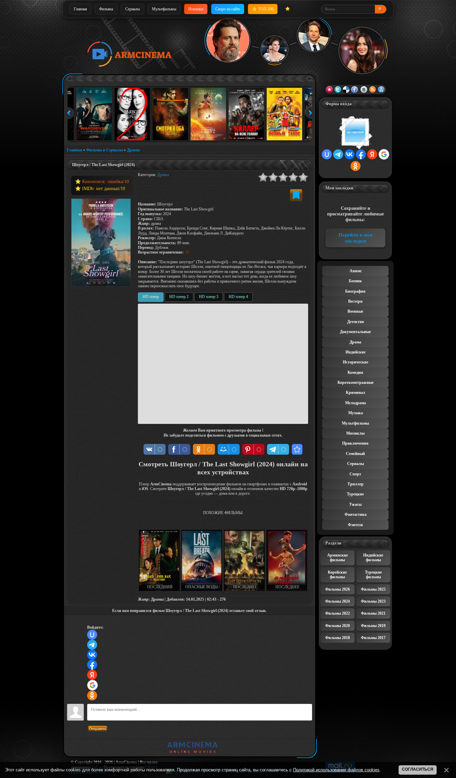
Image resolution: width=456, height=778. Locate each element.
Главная (80, 9)
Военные (355, 311)
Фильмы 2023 (373, 601)
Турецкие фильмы (373, 574)
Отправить (97, 729)
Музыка (355, 413)
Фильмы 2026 (337, 589)
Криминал (355, 392)
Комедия (355, 372)
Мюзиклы (355, 433)
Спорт (355, 474)
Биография (355, 291)
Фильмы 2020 (337, 625)
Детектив (355, 321)
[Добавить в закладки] (296, 195)
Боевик (355, 281)
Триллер (356, 484)
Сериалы (132, 9)
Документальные (355, 331)
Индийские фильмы (373, 557)
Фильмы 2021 (373, 613)
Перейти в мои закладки (355, 238)
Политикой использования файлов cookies (336, 769)
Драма (355, 342)
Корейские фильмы (337, 574)
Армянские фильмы (337, 557)
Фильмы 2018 (337, 637)
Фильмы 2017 (373, 637)
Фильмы (106, 9)
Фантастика (356, 514)
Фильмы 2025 (373, 589)
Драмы (133, 150)
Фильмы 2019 (373, 625)
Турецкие (355, 494)
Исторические (355, 362)
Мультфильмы (164, 9)
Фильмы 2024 (337, 601)
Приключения (355, 443)
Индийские (356, 352)
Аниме (356, 271)
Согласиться (417, 769)
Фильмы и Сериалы (104, 150)
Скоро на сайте (227, 9)
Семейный (355, 453)
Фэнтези (355, 524)
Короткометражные (355, 382)
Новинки (195, 9)
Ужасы (355, 504)
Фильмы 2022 (337, 613)
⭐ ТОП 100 (262, 9)
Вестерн (355, 301)
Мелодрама (355, 403)
